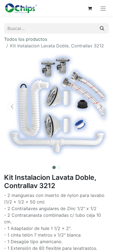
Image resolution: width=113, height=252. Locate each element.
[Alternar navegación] (103, 8)
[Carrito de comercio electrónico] (89, 8)
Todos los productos (25, 39)
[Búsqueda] (102, 28)
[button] (12, 106)
